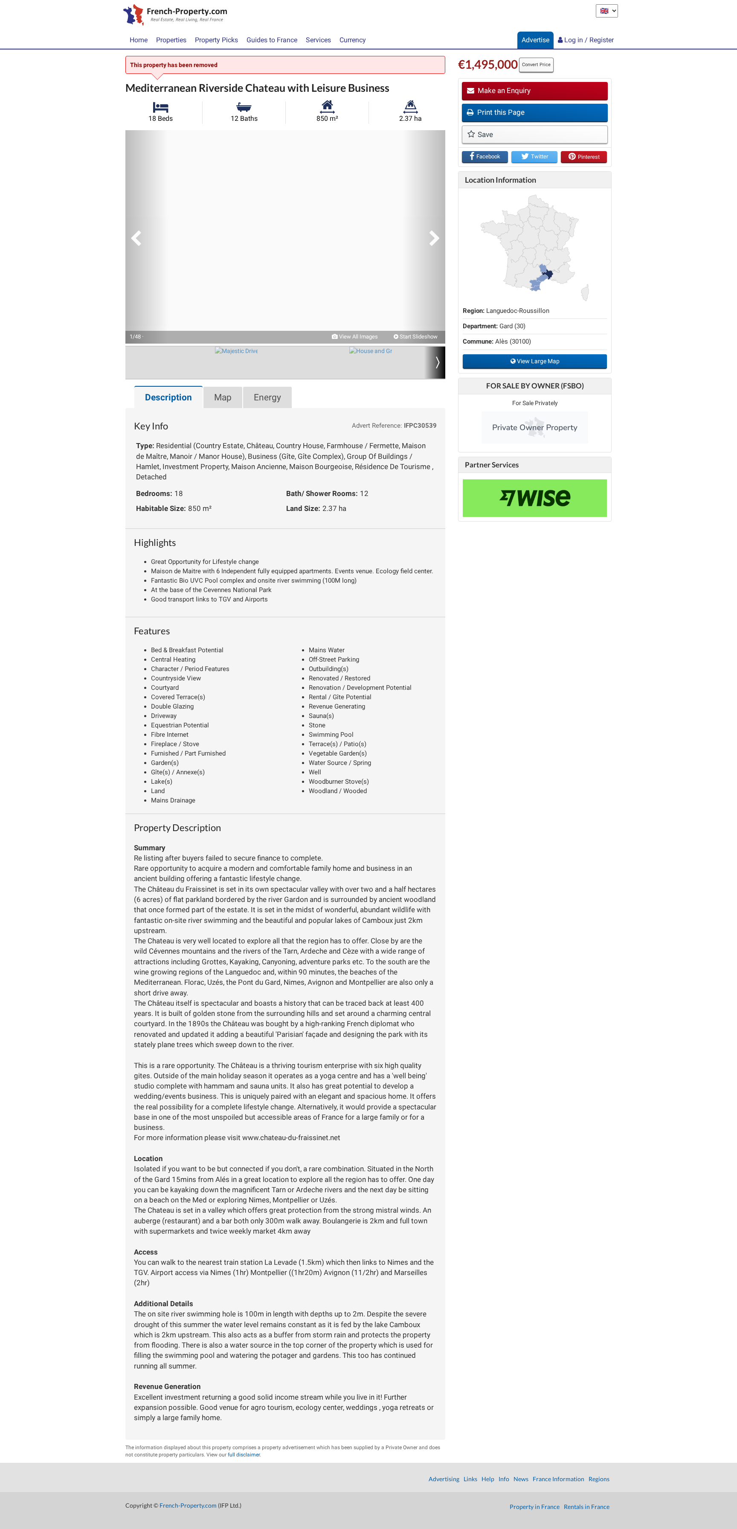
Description (168, 397)
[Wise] (535, 498)
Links (470, 1478)
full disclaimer (244, 1455)
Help (488, 1478)
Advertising (444, 1478)
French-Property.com (188, 1505)
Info (504, 1478)
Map (223, 397)
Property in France (535, 1506)
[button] (146, 237)
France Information (558, 1478)
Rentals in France (586, 1506)
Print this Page (500, 112)
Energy (267, 397)
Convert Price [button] (536, 64)
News (521, 1478)
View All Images (358, 336)
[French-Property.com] (173, 16)
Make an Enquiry (503, 90)
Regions (599, 1478)
